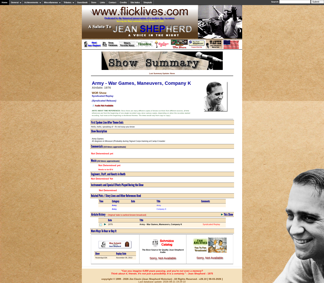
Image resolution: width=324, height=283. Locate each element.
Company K (161, 209)
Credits (123, 2)
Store (93, 2)
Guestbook (82, 2)
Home (4, 2)
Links (102, 2)
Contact (112, 2)
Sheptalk (147, 2)
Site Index (135, 2)
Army (159, 205)
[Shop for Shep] (179, 48)
